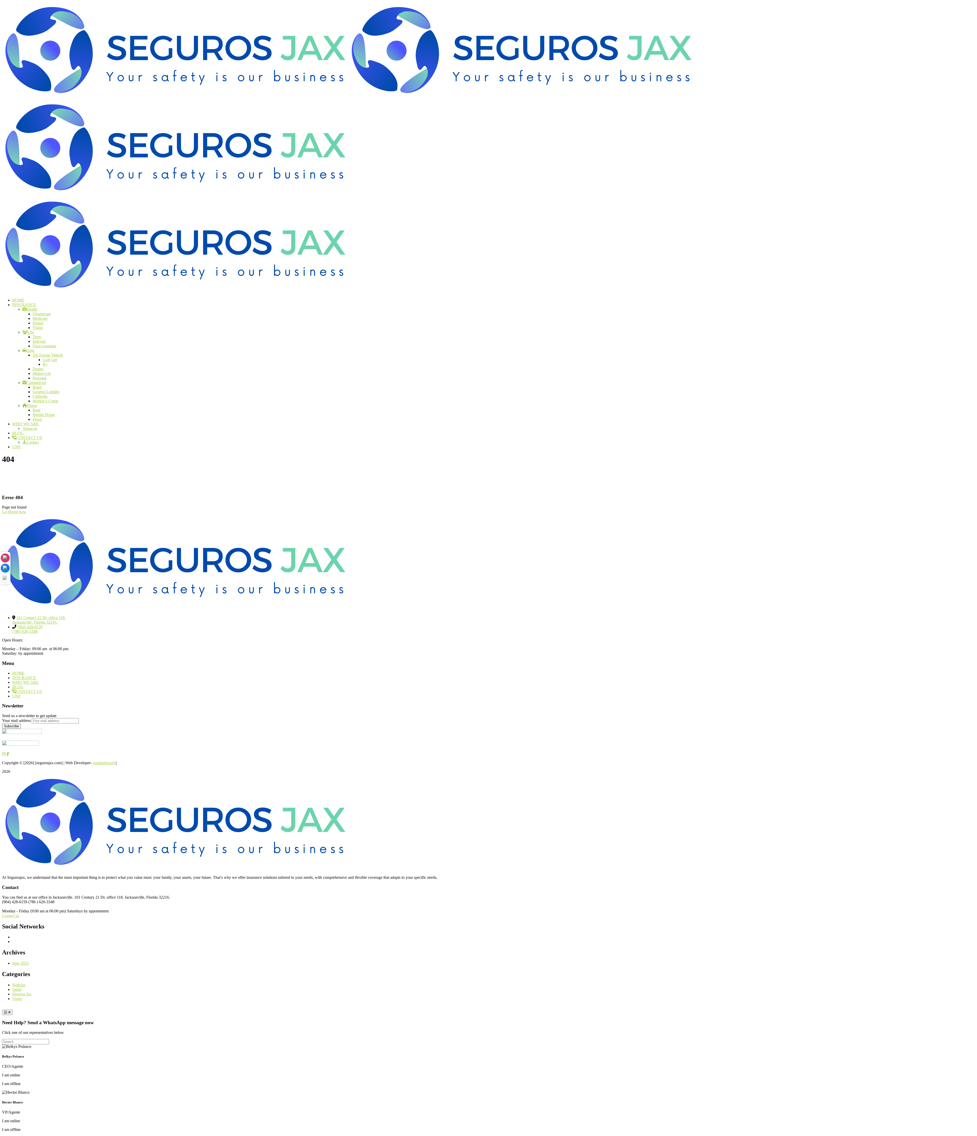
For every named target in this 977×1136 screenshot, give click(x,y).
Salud (16, 989)
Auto (30, 350)
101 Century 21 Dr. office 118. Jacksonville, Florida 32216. (39, 619)
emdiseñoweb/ (104, 763)
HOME (18, 673)
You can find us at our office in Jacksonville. (37, 897)
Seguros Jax (22, 994)
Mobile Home (44, 415)
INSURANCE (24, 678)
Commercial (36, 382)
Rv (45, 364)
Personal (39, 378)
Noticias (18, 985)
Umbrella (40, 396)
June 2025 (20, 963)
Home (32, 405)
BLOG (18, 433)
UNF (16, 447)
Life (30, 332)
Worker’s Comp (45, 401)
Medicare (40, 318)
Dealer (38, 369)
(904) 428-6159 (15, 902)
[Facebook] (5, 568)
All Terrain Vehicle (48, 355)
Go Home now (14, 512)
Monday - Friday (15, 911)
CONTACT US (29, 437)
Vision (38, 327)
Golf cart (50, 360)
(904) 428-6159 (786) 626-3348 (27, 629)
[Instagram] (5, 557)
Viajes (17, 998)
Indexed (39, 341)
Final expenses (44, 346)
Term (37, 337)
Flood (37, 419)
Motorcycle (42, 373)
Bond (37, 387)
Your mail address (16, 720)
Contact (32, 442)
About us (29, 428)
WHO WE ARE (25, 424)
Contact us (10, 915)
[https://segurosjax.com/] (175, 97)
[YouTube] (5, 578)
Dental (38, 323)
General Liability (46, 392)
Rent (36, 410)
